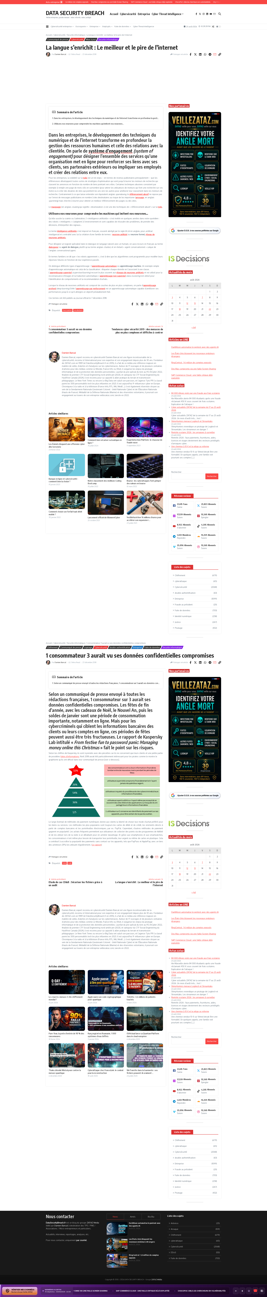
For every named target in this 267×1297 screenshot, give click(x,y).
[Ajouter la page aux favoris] (249, 1291)
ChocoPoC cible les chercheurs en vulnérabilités (126, 1291)
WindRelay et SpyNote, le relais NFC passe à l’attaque (183, 1291)
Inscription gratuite (133, 670)
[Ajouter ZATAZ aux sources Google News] (262, 1291)
